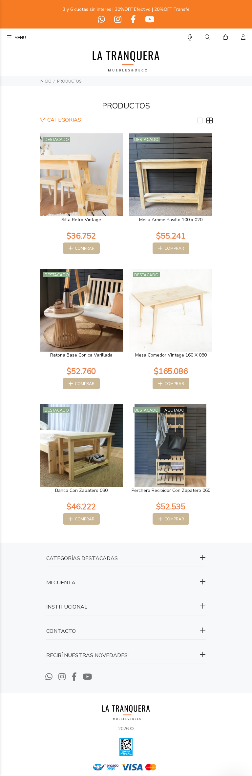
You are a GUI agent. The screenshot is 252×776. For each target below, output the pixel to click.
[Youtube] (149, 20)
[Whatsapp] (102, 20)
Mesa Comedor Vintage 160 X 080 (171, 355)
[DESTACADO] (81, 174)
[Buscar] (207, 37)
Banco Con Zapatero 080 (81, 490)
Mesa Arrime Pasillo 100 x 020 (170, 220)
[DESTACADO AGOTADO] (170, 445)
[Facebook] (133, 20)
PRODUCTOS (69, 81)
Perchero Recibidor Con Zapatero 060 (171, 490)
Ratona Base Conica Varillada (81, 355)
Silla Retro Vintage (81, 220)
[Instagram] (118, 20)
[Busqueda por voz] (190, 37)
